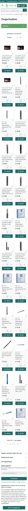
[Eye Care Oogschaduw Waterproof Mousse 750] (21, 311)
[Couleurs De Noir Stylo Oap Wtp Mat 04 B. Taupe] (7, 149)
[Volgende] (20, 444)
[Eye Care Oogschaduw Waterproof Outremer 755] (7, 379)
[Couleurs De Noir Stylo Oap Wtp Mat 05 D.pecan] (21, 181)
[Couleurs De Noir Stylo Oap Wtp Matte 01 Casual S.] (21, 246)
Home (2, 14)
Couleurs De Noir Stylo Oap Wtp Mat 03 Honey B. (20, 159)
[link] (8, 444)
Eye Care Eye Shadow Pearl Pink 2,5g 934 (7, 289)
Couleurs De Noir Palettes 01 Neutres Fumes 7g (7, 91)
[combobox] (12, 10)
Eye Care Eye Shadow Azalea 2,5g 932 (19, 423)
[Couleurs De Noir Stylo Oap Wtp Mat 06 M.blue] (21, 115)
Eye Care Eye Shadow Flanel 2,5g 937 (20, 289)
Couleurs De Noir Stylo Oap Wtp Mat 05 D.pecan (20, 191)
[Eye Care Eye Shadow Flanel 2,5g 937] (21, 278)
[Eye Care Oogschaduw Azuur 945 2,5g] (21, 213)
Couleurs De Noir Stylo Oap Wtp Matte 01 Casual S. (20, 256)
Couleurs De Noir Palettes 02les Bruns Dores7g (20, 58)
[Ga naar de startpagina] (9, 5)
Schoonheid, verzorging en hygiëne (15, 14)
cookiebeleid (5, 503)
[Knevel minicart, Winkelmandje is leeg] (19, 5)
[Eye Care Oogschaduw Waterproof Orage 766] (7, 413)
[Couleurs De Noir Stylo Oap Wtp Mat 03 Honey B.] (21, 149)
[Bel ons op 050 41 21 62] (15, 5)
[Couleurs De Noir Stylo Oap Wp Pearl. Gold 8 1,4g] (7, 246)
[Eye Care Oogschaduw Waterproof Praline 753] (21, 345)
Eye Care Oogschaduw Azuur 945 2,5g (19, 224)
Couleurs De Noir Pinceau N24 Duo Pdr (6, 355)
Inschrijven (14, 478)
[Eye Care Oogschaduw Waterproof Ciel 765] (7, 115)
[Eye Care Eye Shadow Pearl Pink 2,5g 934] (7, 278)
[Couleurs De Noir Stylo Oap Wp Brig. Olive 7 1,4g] (21, 379)
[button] (14, 26)
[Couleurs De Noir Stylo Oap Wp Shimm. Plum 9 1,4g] (7, 181)
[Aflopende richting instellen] (20, 37)
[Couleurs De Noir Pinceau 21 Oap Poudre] (7, 213)
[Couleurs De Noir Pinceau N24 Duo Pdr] (7, 345)
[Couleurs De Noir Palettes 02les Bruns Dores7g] (21, 48)
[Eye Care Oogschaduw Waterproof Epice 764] (7, 311)
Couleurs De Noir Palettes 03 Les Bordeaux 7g (6, 58)
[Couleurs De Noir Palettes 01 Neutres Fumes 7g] (7, 80)
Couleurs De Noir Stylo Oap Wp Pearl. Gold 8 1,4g (6, 256)
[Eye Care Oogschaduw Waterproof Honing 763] (21, 80)
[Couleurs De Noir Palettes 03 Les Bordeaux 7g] (7, 48)
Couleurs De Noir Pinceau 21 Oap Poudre (6, 224)
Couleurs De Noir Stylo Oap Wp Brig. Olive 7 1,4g (20, 389)
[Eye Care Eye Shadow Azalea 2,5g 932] (21, 413)
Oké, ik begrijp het (14, 508)
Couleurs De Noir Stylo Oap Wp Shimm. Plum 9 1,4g (7, 191)
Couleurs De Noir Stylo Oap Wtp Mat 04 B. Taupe (7, 159)
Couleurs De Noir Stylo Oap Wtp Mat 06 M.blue (20, 125)
